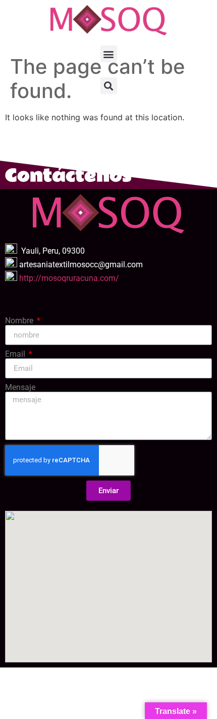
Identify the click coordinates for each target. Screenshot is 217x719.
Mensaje (20, 388)
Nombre (20, 321)
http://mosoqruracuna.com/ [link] (69, 278)
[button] (108, 53)
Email (16, 354)
